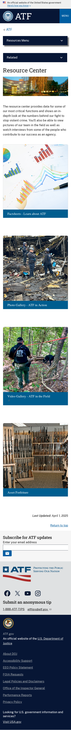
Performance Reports (17, 695)
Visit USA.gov (12, 722)
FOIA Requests (13, 674)
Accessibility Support (17, 661)
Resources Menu (18, 40)
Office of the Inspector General (24, 688)
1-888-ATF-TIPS (14, 609)
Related (12, 57)
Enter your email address (20, 542)
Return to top (59, 525)
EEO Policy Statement (18, 667)
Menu (65, 15)
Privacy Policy (12, 702)
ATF (9, 29)
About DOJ (10, 654)
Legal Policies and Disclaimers (23, 681)
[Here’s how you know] (35, 4)
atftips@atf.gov (38, 609)
